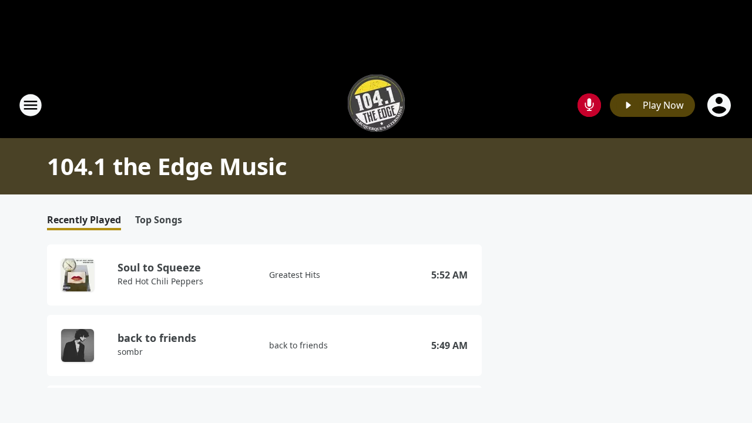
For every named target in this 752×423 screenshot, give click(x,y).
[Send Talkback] (589, 105)
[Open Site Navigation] (30, 105)
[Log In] (720, 105)
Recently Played (84, 220)
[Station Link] (376, 105)
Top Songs (158, 220)
